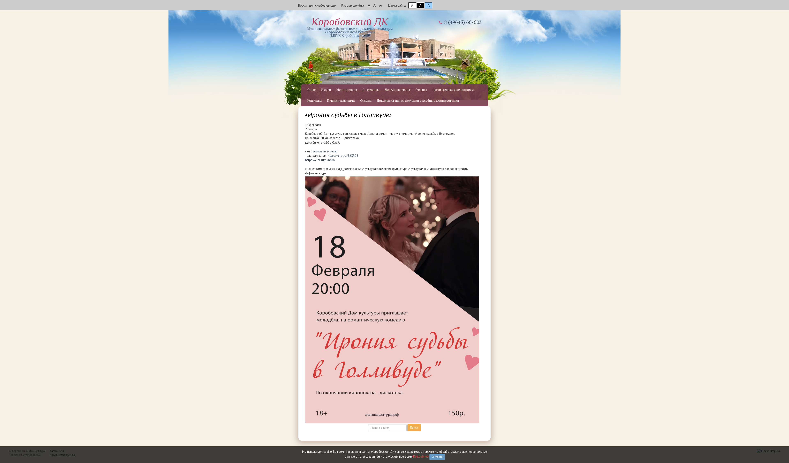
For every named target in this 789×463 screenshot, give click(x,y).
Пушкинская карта (341, 100)
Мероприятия (346, 90)
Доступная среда (397, 90)
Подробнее (421, 456)
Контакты (314, 100)
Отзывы (421, 90)
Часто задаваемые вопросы (453, 90)
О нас (311, 90)
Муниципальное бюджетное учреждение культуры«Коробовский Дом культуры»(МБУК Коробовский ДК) (350, 26)
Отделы (366, 100)
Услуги (326, 90)
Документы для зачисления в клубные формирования (418, 100)
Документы (371, 90)
